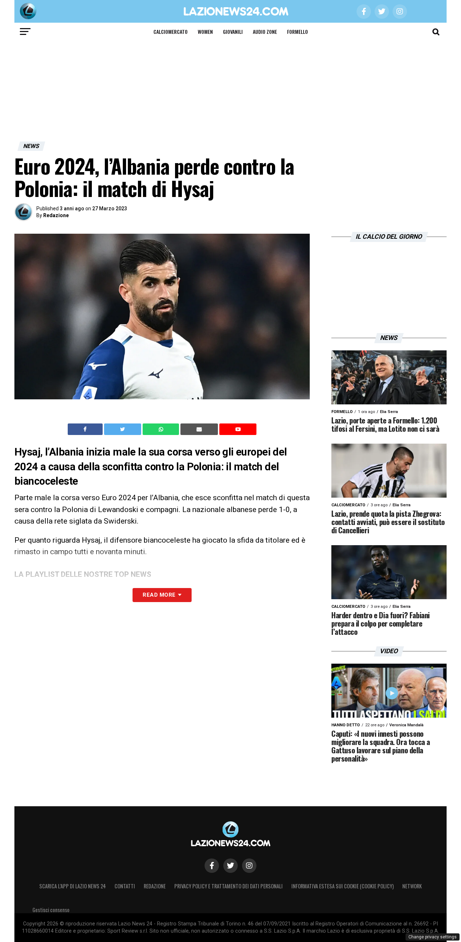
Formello (297, 31)
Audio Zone (265, 31)
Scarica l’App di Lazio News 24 (72, 886)
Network (412, 886)
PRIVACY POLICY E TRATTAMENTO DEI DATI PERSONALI (228, 886)
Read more (159, 595)
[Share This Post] (162, 429)
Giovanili (233, 31)
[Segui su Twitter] (230, 865)
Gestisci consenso (51, 910)
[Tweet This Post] (123, 429)
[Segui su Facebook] (212, 865)
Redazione (56, 215)
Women (205, 31)
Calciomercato (170, 31)
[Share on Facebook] (86, 429)
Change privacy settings (432, 936)
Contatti (125, 886)
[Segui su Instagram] (249, 865)
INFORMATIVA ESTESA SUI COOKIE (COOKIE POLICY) (342, 886)
